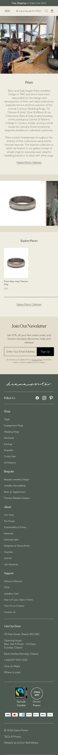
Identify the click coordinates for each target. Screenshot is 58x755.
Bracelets (8, 450)
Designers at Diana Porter (17, 545)
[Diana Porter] (29, 11)
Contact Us (9, 611)
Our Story (9, 514)
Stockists (8, 551)
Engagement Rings (13, 425)
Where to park (12, 672)
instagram (44, 398)
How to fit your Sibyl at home (18, 599)
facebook (37, 398)
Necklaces (9, 437)
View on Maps (12, 666)
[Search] (46, 11)
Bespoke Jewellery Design (16, 479)
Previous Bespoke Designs (16, 497)
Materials (8, 533)
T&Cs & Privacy (12, 736)
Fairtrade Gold (11, 539)
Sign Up (45, 351)
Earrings (8, 444)
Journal (7, 557)
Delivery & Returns (13, 581)
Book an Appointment (15, 491)
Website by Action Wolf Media (21, 742)
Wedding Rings (11, 431)
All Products (10, 462)
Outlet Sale (9, 456)
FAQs (7, 587)
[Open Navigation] (7, 11)
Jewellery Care (11, 593)
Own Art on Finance (14, 605)
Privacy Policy (37, 359)
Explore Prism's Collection (29, 162)
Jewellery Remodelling (15, 485)
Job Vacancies (11, 564)
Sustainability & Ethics (15, 527)
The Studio (9, 521)
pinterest (51, 398)
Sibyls (7, 419)
